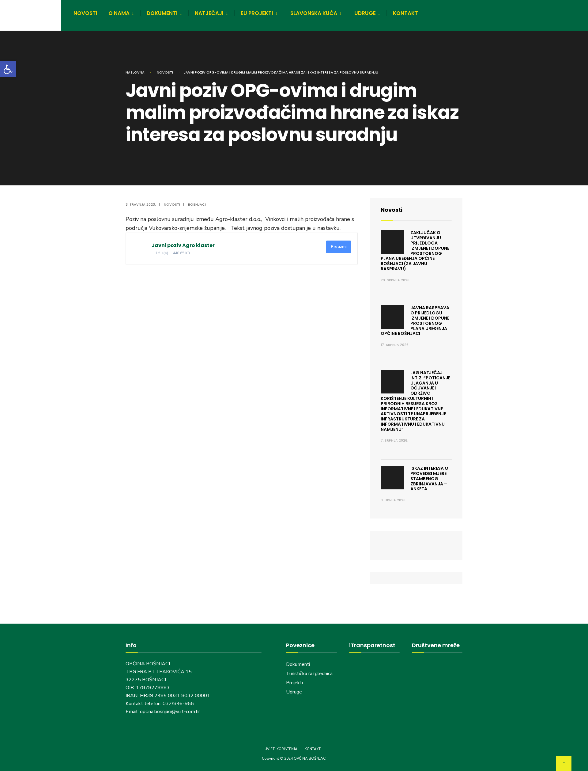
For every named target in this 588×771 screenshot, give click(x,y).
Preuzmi (338, 246)
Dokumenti (298, 664)
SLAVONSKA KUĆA (313, 13)
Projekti (294, 682)
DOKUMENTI (162, 13)
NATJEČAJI (209, 13)
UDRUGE (365, 13)
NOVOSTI (85, 13)
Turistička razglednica (309, 673)
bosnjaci (197, 204)
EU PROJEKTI (257, 13)
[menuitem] (121, 12)
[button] (8, 69)
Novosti (165, 72)
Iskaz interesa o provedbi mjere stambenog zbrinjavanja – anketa (429, 478)
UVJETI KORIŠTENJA (281, 749)
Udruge (294, 692)
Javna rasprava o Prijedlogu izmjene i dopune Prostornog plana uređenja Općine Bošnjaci (415, 320)
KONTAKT (405, 13)
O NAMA (119, 13)
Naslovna (135, 72)
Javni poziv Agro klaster (183, 245)
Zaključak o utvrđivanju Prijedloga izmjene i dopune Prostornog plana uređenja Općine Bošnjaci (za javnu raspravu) (415, 251)
